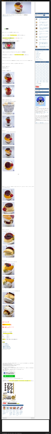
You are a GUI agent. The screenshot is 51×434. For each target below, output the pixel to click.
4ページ (43, 63)
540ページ (44, 72)
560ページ (37, 73)
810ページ (44, 77)
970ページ (38, 80)
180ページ (44, 66)
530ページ (41, 72)
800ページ (41, 77)
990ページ (44, 80)
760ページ (42, 76)
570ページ (39, 73)
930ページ (39, 79)
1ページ (36, 63)
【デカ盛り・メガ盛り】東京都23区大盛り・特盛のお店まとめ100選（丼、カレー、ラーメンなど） (43, 29)
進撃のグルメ (4, 0)
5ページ (46, 63)
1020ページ (41, 81)
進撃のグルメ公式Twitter (6, 346)
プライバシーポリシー (38, 58)
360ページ (44, 69)
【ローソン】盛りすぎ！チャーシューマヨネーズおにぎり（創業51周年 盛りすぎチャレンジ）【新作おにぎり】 (11, 413)
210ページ (39, 67)
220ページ (42, 67)
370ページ (47, 69)
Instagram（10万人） (38, 53)
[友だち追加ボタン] (9, 377)
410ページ (45, 70)
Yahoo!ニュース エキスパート (39, 59)
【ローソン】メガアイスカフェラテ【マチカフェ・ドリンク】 (7, 411)
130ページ (42, 65)
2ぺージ (39, 63)
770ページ (45, 76)
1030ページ (44, 81)
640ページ (47, 74)
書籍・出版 (37, 57)
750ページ (39, 76)
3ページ (41, 63)
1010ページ (38, 81)
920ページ (37, 79)
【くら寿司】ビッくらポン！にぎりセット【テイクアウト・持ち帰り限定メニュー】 (43, 25)
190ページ (47, 66)
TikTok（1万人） (38, 54)
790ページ (38, 77)
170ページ (41, 66)
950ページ (45, 79)
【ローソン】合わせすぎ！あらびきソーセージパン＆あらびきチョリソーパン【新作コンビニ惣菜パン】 (14, 412)
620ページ (41, 74)
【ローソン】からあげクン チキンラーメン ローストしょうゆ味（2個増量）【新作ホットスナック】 (4, 412)
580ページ (42, 73)
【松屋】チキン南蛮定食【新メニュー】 (43, 39)
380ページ (37, 70)
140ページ (45, 65)
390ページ (39, 70)
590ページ (45, 73)
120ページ (39, 65)
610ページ (38, 74)
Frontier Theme (47, 433)
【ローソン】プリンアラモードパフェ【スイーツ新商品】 (15, 15)
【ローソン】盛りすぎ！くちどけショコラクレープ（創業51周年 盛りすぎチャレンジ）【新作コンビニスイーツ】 (17, 413)
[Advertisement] (18, 22)
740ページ (37, 76)
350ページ (41, 69)
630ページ (44, 74)
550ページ (47, 72)
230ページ (45, 67)
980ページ (41, 80)
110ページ (37, 65)
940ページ (42, 79)
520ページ (38, 72)
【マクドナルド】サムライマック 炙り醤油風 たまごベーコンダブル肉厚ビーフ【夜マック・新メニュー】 (43, 37)
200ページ (37, 67)
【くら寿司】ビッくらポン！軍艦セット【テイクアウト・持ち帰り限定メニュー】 (43, 19)
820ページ (47, 77)
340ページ (38, 69)
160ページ (38, 66)
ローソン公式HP (5, 343)
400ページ (42, 70)
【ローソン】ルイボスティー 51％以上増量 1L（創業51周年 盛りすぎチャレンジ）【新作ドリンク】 (21, 412)
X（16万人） (37, 52)
